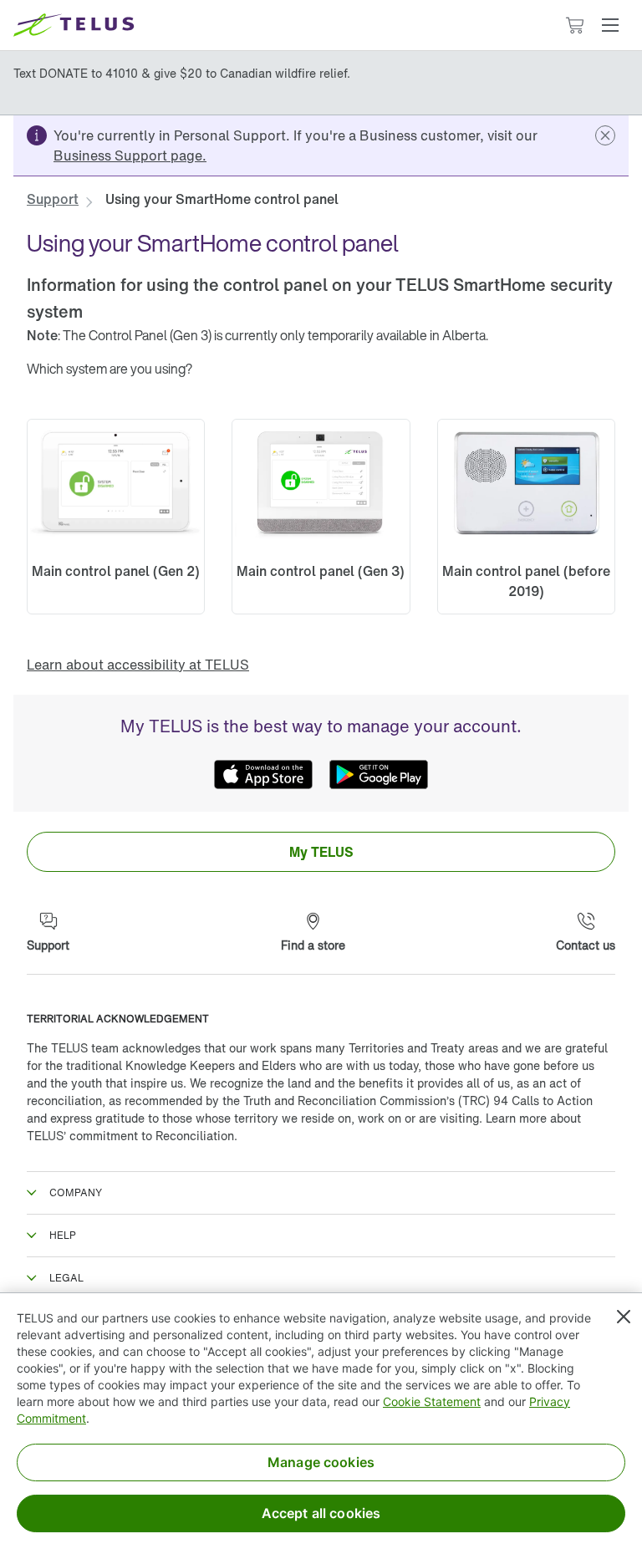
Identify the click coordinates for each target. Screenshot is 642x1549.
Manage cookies (321, 1462)
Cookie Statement (432, 1401)
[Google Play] (378, 775)
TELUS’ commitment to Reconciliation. (132, 1135)
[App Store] (263, 775)
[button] (610, 25)
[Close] (623, 1316)
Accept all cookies (321, 1513)
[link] (130, 155)
